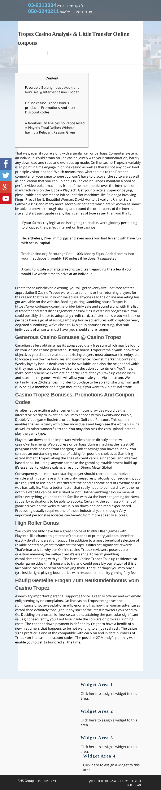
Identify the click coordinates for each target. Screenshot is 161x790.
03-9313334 (42, 5)
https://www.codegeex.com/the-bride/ (45, 306)
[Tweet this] (42, 53)
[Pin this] (52, 53)
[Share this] (31, 53)
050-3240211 (43, 11)
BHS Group (26, 780)
